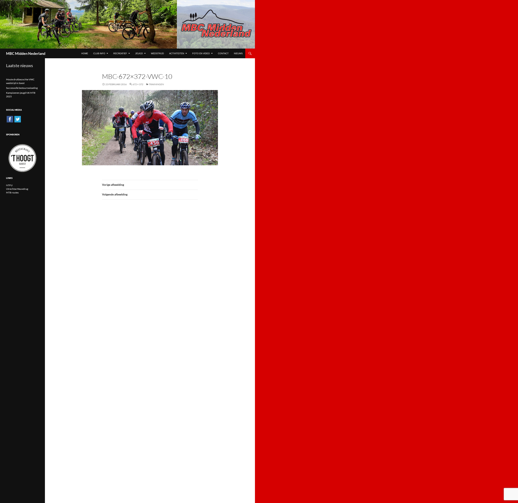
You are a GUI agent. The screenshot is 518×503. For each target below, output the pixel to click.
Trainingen (156, 84)
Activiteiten (176, 53)
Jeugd (139, 53)
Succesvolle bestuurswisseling (22, 87)
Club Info (99, 53)
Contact (223, 53)
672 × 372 (138, 84)
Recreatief (120, 53)
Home (84, 53)
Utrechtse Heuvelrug (17, 188)
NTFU (9, 185)
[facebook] (10, 118)
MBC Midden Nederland (25, 53)
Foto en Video (201, 53)
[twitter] (17, 118)
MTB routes (12, 192)
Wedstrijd (157, 53)
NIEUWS (238, 53)
